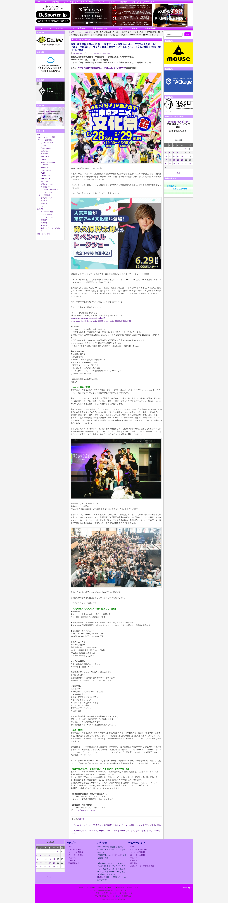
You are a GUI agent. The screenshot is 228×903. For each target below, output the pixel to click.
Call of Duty (45, 151)
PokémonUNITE (47, 170)
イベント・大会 (56, 28)
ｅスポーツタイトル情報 (46, 137)
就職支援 (44, 203)
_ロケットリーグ (47, 142)
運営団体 (123, 2)
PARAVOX (44, 167)
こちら (115, 893)
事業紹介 (44, 220)
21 (182, 160)
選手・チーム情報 (87, 2)
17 (166, 160)
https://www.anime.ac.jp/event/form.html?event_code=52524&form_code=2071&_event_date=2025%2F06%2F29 (101, 319)
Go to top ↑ (187, 887)
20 (178, 160)
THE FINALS (45, 178)
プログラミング (46, 198)
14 (182, 156)
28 (182, 163)
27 (178, 163)
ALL (38, 134)
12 (174, 156)
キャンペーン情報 (47, 211)
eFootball (44, 153)
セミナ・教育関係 (77, 28)
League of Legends (48, 162)
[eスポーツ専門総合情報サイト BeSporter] (53, 15)
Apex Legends (46, 148)
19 (174, 160)
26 (174, 163)
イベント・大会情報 (51, 2)
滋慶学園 (81, 819)
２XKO (43, 145)
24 (166, 163)
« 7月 (178, 173)
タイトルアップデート (49, 217)
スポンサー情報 (46, 214)
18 (170, 160)
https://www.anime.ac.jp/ (85, 810)
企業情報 (44, 222)
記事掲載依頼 (150, 28)
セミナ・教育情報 (69, 2)
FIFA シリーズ (46, 156)
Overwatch (45, 164)
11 (170, 156)
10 (166, 156)
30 (190, 163)
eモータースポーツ (51, 189)
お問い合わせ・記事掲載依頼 (142, 2)
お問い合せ (117, 855)
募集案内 (44, 225)
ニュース (101, 2)
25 (170, 163)
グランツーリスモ (47, 184)
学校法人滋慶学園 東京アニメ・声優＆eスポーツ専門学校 (102, 68)
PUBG (43, 173)
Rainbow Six (45, 175)
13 (178, 156)
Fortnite (43, 159)
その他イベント (46, 187)
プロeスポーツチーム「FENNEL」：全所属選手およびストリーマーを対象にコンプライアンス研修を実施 (116, 825)
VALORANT (45, 181)
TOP (38, 2)
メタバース (48, 192)
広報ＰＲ (112, 2)
